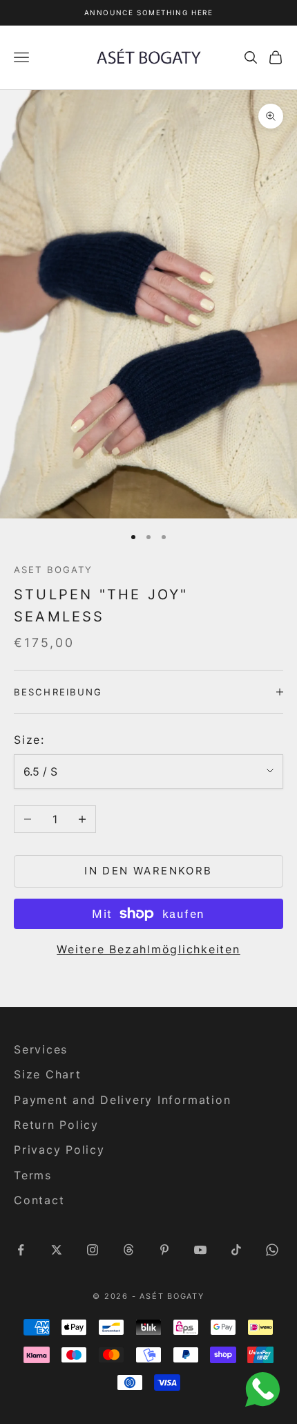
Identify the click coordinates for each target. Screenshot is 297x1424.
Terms (33, 1175)
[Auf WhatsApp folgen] (272, 1250)
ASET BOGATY (53, 569)
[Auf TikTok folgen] (236, 1250)
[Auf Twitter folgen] (57, 1250)
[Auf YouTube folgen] (200, 1250)
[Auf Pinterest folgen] (164, 1250)
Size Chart (48, 1074)
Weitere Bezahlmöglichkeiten (148, 949)
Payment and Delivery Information (122, 1100)
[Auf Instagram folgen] (92, 1250)
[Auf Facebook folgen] (21, 1250)
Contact (39, 1200)
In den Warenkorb (148, 870)
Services (41, 1049)
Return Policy (56, 1125)
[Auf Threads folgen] (128, 1250)
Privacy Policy (59, 1149)
